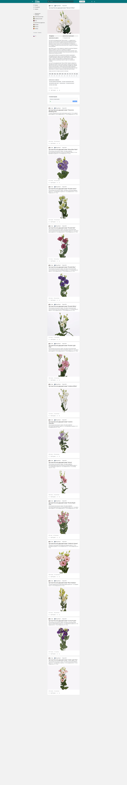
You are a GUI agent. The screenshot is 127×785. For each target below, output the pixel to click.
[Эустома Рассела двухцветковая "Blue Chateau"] (63, 596)
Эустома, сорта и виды (53, 84)
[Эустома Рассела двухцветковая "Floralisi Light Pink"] (63, 361)
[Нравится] (50, 90)
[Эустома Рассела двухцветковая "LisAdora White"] (63, 398)
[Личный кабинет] (94, 1)
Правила (39, 32)
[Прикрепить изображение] (50, 101)
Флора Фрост (58, 5)
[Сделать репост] (58, 90)
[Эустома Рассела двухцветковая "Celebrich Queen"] (63, 558)
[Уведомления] (92, 1)
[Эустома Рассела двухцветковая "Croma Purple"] (63, 635)
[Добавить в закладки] (60, 90)
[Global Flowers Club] (37, 1)
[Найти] (48, 1)
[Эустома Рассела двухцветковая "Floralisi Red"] (63, 242)
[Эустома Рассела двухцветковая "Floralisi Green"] (63, 203)
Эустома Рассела (62, 83)
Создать (82, 1)
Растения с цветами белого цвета (68, 81)
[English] (35, 36)
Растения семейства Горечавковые (55, 81)
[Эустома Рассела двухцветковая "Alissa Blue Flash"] (63, 164)
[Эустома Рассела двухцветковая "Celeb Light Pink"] (63, 674)
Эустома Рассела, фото (70, 83)
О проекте (35, 32)
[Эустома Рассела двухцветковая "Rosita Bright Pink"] (63, 518)
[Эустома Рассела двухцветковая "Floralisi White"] (63, 321)
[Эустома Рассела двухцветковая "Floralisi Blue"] (63, 281)
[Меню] (32, 1)
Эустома (51, 5)
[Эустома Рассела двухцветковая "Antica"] (63, 477)
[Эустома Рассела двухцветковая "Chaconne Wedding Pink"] (63, 124)
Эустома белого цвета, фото (54, 83)
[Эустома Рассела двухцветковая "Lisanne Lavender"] (63, 437)
